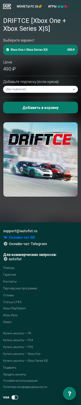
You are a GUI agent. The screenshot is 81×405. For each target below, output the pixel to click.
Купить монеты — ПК (17, 333)
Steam (7, 322)
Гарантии (9, 274)
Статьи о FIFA (12, 302)
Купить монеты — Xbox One (21, 354)
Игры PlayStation (14, 308)
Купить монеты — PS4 (18, 340)
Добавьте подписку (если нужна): (31, 82)
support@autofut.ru (20, 231)
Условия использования (20, 380)
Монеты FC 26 (28, 6)
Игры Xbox (10, 315)
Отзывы (8, 295)
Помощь (9, 267)
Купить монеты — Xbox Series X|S (25, 360)
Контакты (10, 281)
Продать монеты (14, 374)
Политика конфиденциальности (25, 387)
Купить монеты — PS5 (18, 347)
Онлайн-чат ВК (21, 237)
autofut (15, 259)
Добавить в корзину (40, 107)
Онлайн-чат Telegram (27, 244)
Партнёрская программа (20, 288)
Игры (52, 6)
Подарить (9, 367)
